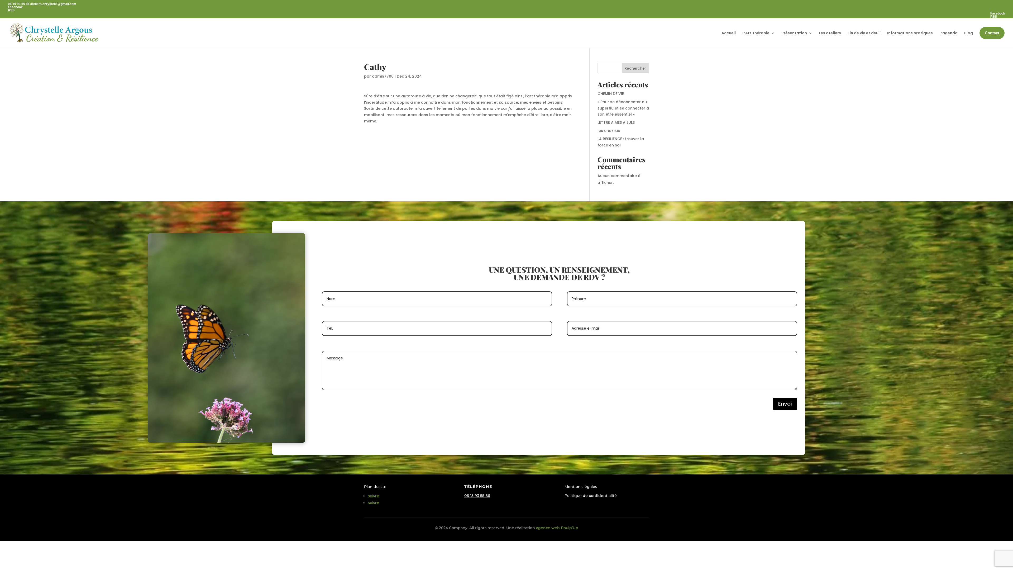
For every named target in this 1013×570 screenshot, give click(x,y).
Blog (968, 33)
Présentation (794, 33)
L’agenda (948, 33)
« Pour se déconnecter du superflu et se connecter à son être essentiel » (623, 108)
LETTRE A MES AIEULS (616, 122)
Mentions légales (581, 486)
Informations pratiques (910, 33)
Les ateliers (830, 33)
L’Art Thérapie (756, 33)
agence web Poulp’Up (556, 527)
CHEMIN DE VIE (611, 93)
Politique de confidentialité (591, 495)
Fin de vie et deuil (864, 33)
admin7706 (383, 76)
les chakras (609, 130)
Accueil (728, 33)
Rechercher (635, 68)
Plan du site (375, 486)
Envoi (785, 403)
